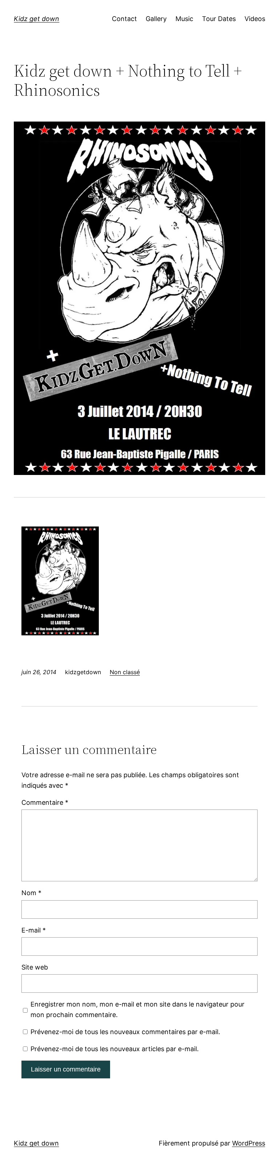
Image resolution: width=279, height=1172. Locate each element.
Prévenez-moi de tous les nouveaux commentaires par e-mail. (125, 1032)
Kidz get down (36, 18)
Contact (124, 18)
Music (184, 18)
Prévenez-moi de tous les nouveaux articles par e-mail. (115, 1049)
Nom (31, 893)
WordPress (248, 1143)
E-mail (33, 930)
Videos (254, 18)
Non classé (125, 672)
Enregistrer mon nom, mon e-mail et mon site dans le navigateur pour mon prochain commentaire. (137, 1009)
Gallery (156, 18)
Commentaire (44, 802)
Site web (34, 967)
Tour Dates (219, 18)
